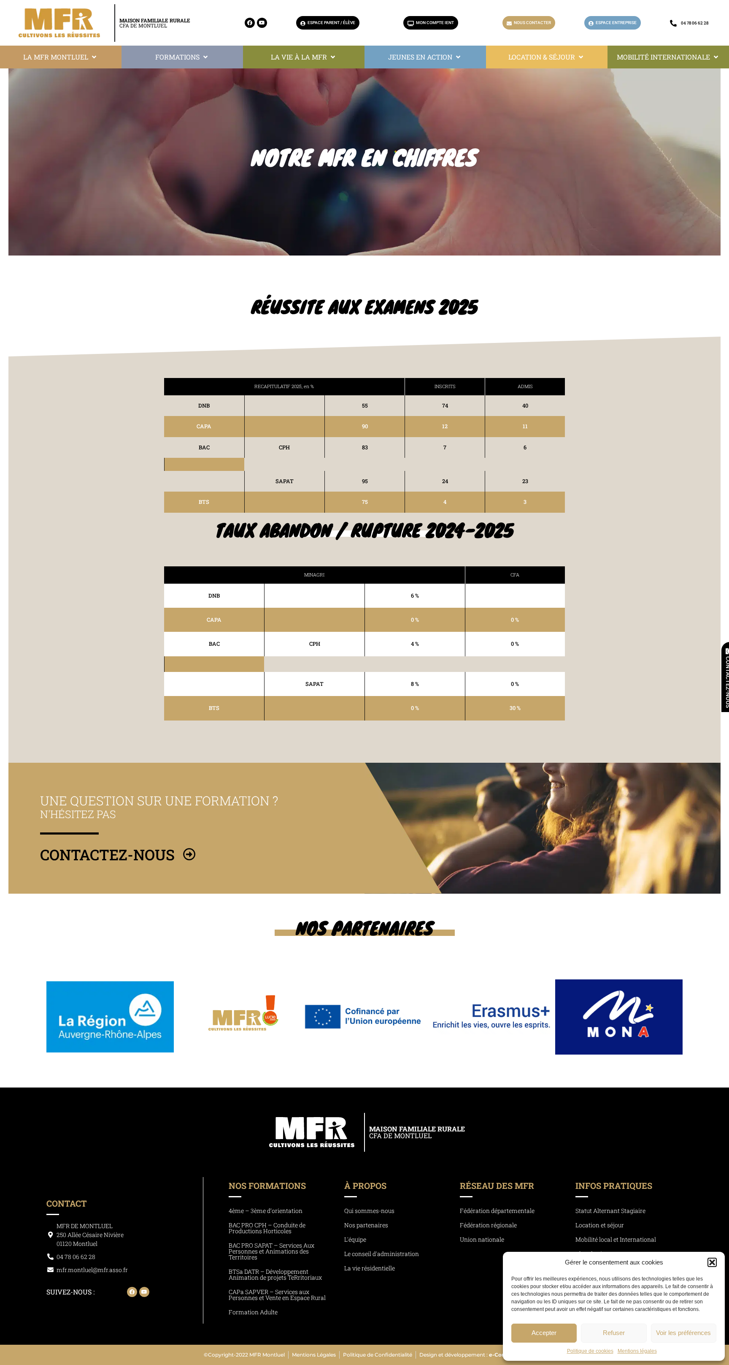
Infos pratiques (613, 1185)
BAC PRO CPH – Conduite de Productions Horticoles (267, 1228)
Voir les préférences (683, 1332)
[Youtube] (262, 23)
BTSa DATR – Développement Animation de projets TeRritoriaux (275, 1274)
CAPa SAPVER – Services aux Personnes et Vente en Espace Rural (277, 1295)
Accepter (544, 1332)
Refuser (614, 1332)
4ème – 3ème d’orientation (265, 1211)
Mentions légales (637, 1351)
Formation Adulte (253, 1312)
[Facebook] (250, 23)
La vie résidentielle (369, 1268)
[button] (712, 1262)
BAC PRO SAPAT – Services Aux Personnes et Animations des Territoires (271, 1251)
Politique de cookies (590, 1351)
